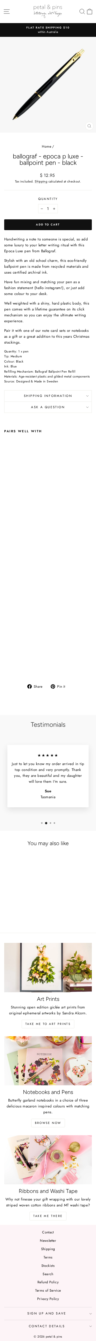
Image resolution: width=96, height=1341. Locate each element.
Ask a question (48, 407)
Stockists (48, 1265)
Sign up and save (46, 1313)
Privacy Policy (48, 1298)
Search (48, 1273)
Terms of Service (48, 1290)
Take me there (48, 1216)
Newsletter (48, 1240)
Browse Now (48, 1123)
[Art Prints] (48, 967)
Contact (48, 1232)
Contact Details (47, 1326)
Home (46, 146)
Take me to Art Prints (48, 1024)
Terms (48, 1257)
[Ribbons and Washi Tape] (48, 1159)
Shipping (41, 181)
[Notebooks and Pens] (48, 1060)
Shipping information (48, 395)
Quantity (48, 198)
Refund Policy (48, 1282)
